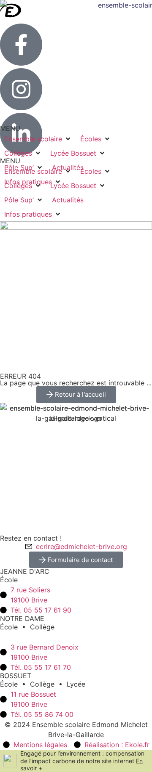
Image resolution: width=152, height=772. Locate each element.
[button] (24, 200)
